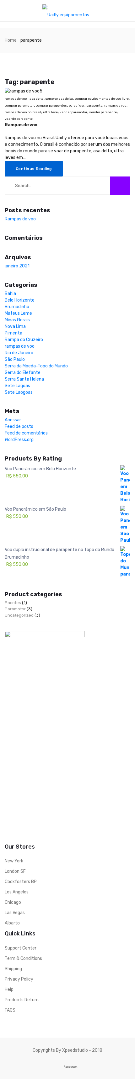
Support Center (20, 948)
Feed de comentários (26, 433)
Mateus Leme (18, 313)
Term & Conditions (23, 958)
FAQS (10, 1010)
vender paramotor (73, 112)
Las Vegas (15, 912)
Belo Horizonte (20, 300)
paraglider (76, 106)
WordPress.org (19, 439)
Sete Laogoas (19, 392)
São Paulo (15, 359)
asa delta (37, 99)
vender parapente (103, 112)
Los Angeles (17, 892)
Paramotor (15, 609)
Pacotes (13, 602)
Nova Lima (15, 326)
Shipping (13, 968)
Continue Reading (34, 168)
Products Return (22, 1000)
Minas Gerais (17, 320)
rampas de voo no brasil (23, 112)
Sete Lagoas (17, 385)
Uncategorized (19, 615)
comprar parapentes (51, 106)
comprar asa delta (59, 99)
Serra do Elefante (22, 372)
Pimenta (13, 333)
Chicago (13, 902)
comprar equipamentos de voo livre (102, 99)
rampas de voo (16, 99)
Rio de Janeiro (19, 352)
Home (11, 40)
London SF (15, 871)
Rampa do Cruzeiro (24, 339)
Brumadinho (17, 306)
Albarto (12, 923)
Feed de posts (19, 426)
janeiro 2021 (17, 266)
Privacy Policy (19, 979)
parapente (94, 106)
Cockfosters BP (21, 881)
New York (14, 861)
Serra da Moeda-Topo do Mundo (36, 366)
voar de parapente (19, 119)
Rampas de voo (21, 125)
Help (9, 989)
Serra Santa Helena (24, 379)
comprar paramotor (19, 106)
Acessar (13, 420)
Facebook (70, 1066)
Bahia (10, 293)
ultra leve (50, 112)
